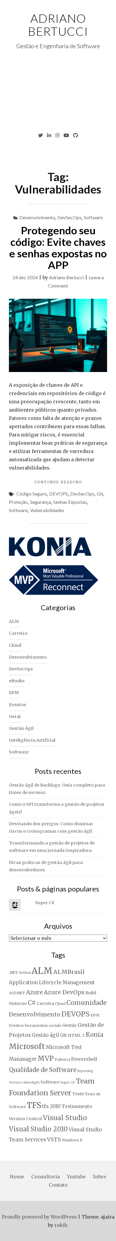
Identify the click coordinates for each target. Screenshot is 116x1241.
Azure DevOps (64, 992)
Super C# (44, 902)
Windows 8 (72, 1140)
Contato (58, 1185)
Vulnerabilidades (47, 510)
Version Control (25, 1118)
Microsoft (27, 1046)
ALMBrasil (68, 971)
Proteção (18, 502)
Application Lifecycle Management (52, 983)
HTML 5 (76, 1035)
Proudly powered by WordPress (39, 1217)
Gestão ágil (45, 1035)
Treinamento (77, 1106)
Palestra (62, 1059)
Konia (95, 1035)
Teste (78, 1094)
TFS (34, 1105)
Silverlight (31, 1082)
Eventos (17, 704)
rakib (60, 1225)
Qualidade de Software (42, 1070)
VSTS (54, 1139)
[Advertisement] (58, 91)
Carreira (18, 633)
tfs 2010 (51, 1106)
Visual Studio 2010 (38, 1129)
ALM (14, 621)
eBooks (17, 680)
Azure (34, 992)
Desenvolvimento (37, 217)
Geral (15, 716)
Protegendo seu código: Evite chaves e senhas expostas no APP (58, 247)
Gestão (69, 1025)
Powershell (84, 1059)
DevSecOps (69, 217)
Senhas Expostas (70, 502)
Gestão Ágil (21, 728)
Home (17, 1177)
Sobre (99, 1177)
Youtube (76, 1177)
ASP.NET (17, 993)
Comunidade (86, 1003)
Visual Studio (65, 1118)
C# (32, 1003)
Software (93, 217)
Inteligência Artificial (32, 740)
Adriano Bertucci (58, 24)
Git (100, 493)
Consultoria (45, 1177)
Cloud (15, 645)
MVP (45, 1058)
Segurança (40, 502)
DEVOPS (58, 493)
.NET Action (20, 972)
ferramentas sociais (43, 1025)
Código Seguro (31, 493)
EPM (14, 692)
